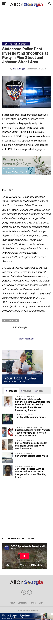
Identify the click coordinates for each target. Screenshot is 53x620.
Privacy (33, 602)
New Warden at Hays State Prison (31, 455)
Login (41, 602)
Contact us (22, 602)
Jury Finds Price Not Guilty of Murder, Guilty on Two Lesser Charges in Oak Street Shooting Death (30, 473)
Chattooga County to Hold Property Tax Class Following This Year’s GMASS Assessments (32, 433)
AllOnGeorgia (19, 68)
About (12, 602)
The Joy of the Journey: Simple (30, 417)
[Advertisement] (26, 507)
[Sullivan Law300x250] (22, 383)
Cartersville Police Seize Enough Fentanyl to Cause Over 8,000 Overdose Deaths (31, 445)
